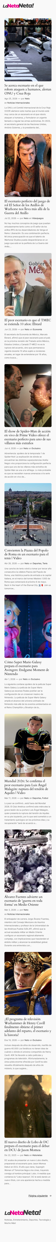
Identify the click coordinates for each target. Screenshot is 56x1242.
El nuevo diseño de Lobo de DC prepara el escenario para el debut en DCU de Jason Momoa (26, 1146)
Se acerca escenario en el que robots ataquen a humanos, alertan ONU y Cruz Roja (27, 89)
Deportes (37, 563)
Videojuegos (38, 218)
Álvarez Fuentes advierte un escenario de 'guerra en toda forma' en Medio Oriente (23, 901)
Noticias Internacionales (18, 102)
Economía (37, 329)
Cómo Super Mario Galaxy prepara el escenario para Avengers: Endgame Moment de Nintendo (26, 668)
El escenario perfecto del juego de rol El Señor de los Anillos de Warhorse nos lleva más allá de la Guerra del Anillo (27, 207)
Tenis (45, 563)
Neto (27, 98)
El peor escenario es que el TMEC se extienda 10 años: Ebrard (27, 322)
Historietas (37, 1155)
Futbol (45, 798)
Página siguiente (40, 1195)
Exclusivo (36, 448)
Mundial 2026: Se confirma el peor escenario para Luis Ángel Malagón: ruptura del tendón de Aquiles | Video (26, 787)
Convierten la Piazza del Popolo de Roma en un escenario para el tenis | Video (26, 554)
